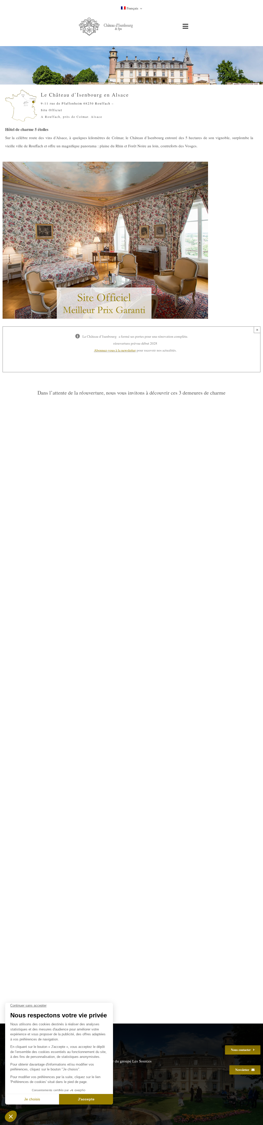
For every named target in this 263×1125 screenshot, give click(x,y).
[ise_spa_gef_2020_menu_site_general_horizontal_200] (106, 18)
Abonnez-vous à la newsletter (115, 350)
